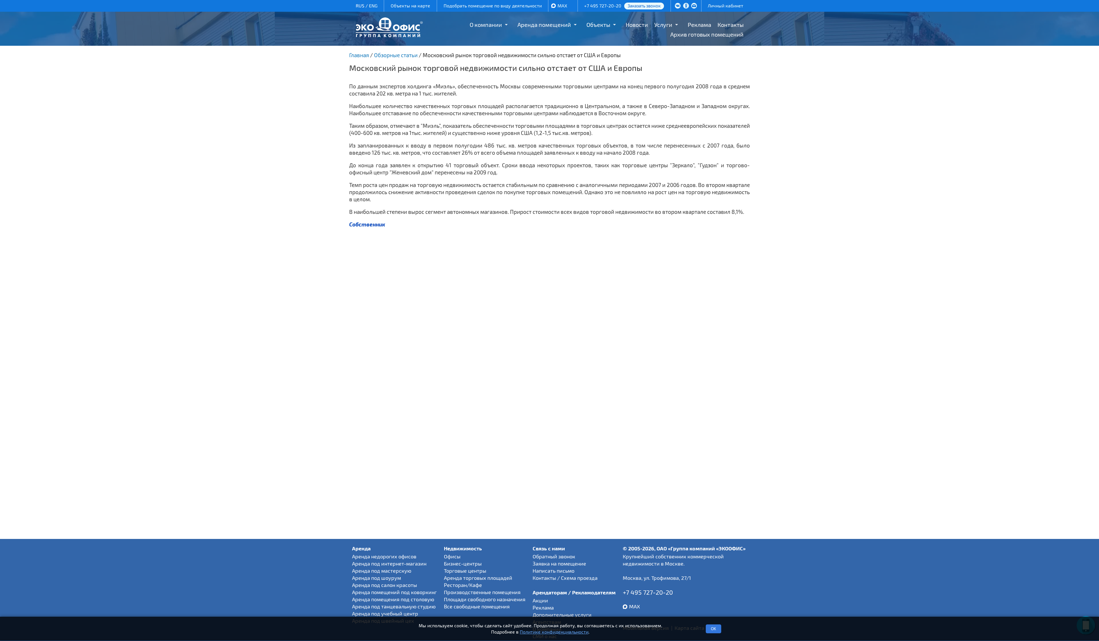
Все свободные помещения (477, 606)
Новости (637, 24)
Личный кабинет (725, 5)
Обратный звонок (554, 556)
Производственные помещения (482, 592)
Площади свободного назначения (484, 599)
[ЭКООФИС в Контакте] (678, 6)
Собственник (367, 224)
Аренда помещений (544, 24)
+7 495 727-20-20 (602, 5)
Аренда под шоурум (376, 578)
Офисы (452, 556)
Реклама (699, 24)
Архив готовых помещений (707, 34)
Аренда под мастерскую (381, 571)
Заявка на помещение (559, 563)
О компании (486, 24)
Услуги (663, 24)
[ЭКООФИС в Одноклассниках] (686, 6)
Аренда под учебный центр (385, 613)
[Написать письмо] (694, 6)
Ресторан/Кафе (463, 585)
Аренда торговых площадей (478, 578)
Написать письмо (553, 571)
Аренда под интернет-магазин (389, 563)
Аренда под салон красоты (384, 585)
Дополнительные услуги (562, 615)
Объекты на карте (410, 5)
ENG (373, 5)
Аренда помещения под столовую (393, 599)
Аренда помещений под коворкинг (394, 592)
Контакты (730, 24)
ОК (713, 629)
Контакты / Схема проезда (565, 578)
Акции (540, 600)
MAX (562, 5)
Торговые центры (465, 571)
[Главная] (389, 35)
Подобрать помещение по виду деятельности (493, 5)
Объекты (598, 24)
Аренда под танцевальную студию (394, 606)
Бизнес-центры (463, 563)
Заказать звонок (644, 5)
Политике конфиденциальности (554, 632)
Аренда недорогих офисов (384, 556)
